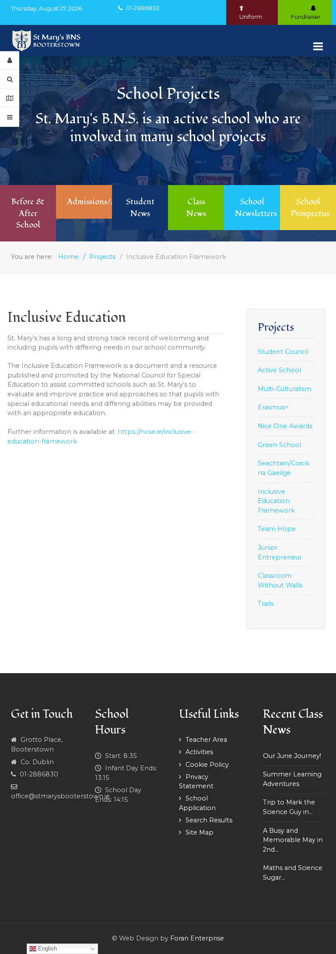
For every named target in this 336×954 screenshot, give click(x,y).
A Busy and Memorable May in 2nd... (293, 840)
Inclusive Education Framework (276, 501)
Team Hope (277, 529)
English (46, 948)
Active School (279, 370)
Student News (140, 207)
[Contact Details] (9, 98)
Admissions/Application (110, 201)
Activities (199, 752)
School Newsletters (256, 207)
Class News (196, 207)
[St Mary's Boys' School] (47, 40)
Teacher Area (206, 740)
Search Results (209, 820)
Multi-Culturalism (285, 389)
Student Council (283, 352)
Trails (265, 604)
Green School (279, 445)
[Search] (9, 79)
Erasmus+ (273, 407)
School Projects (168, 94)
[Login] (9, 60)
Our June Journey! (292, 756)
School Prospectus (310, 207)
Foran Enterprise (197, 938)
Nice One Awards (285, 426)
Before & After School (28, 213)
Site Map (200, 832)
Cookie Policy (207, 765)
